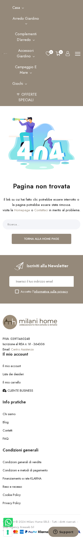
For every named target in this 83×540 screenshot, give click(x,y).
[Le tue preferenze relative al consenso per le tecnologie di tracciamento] (8, 532)
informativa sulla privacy (51, 291)
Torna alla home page (41, 239)
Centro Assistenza (22, 349)
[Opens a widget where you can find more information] (63, 532)
